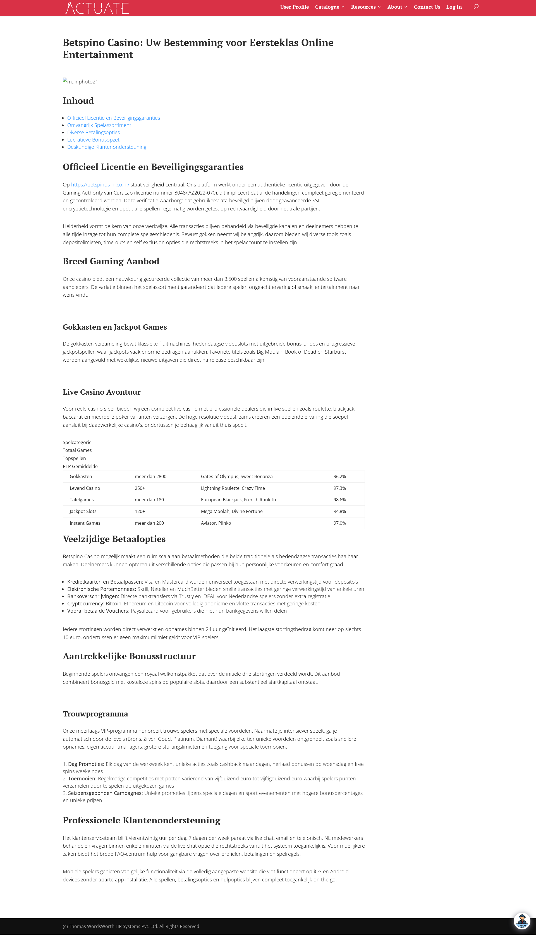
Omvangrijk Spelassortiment (99, 125)
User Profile (294, 7)
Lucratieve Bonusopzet (93, 139)
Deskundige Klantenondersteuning (106, 146)
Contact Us (427, 7)
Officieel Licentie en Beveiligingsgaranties (113, 117)
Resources (363, 7)
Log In (454, 7)
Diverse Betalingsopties (93, 132)
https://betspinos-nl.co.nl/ (100, 184)
